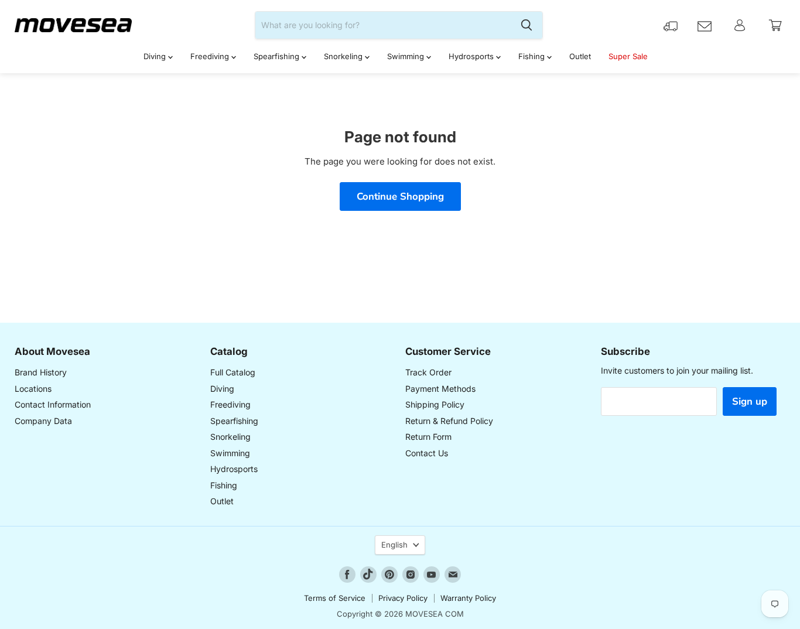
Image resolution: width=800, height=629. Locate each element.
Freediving (210, 56)
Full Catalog (232, 372)
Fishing (532, 56)
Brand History (41, 372)
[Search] (526, 25)
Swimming (406, 56)
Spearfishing (278, 56)
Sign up (749, 401)
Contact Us (426, 453)
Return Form (428, 437)
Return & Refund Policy (449, 421)
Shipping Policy (434, 404)
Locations (33, 389)
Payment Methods (440, 389)
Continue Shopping (400, 196)
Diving (155, 56)
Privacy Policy (403, 598)
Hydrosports (472, 56)
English (394, 544)
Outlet (580, 56)
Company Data (43, 421)
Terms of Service (334, 598)
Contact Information (53, 404)
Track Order (428, 372)
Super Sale (628, 56)
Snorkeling (344, 56)
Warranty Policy (468, 598)
